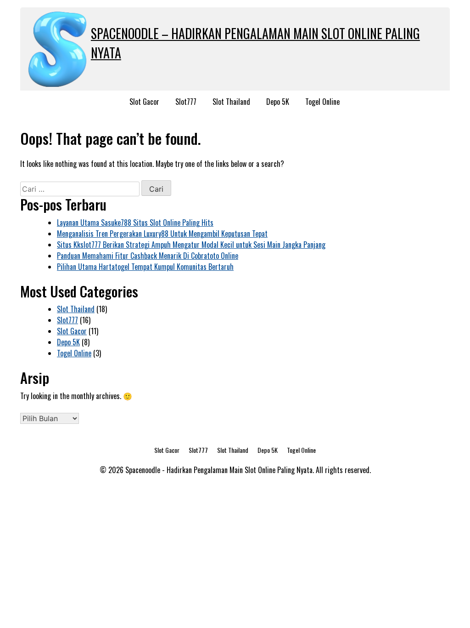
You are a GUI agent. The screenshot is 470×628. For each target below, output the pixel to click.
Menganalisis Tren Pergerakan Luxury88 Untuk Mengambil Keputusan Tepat (162, 233)
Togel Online (322, 101)
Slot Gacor (144, 101)
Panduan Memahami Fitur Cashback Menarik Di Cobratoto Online (147, 255)
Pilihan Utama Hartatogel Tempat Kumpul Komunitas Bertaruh (145, 266)
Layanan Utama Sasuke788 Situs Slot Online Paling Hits (135, 222)
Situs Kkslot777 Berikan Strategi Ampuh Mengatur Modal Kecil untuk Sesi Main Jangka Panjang (191, 244)
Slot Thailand (231, 101)
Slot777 (185, 101)
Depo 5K (277, 101)
